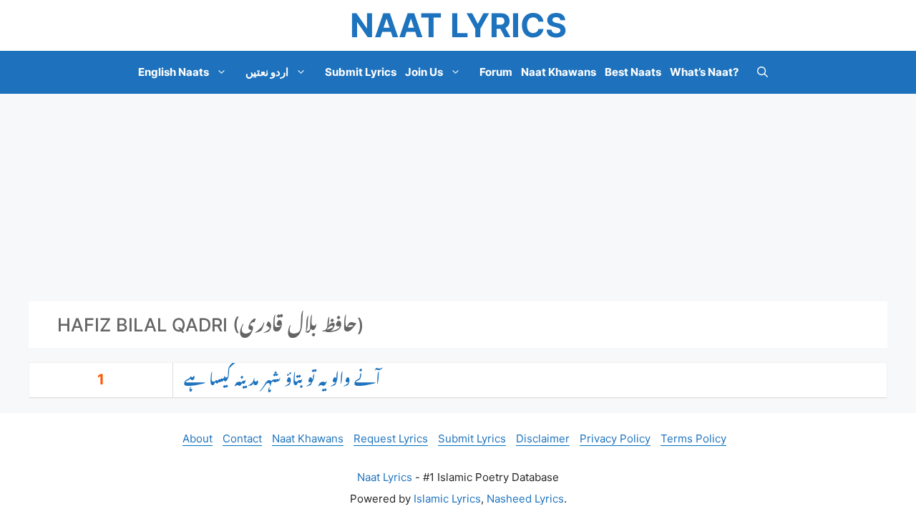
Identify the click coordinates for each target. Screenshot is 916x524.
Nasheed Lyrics (525, 498)
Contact (242, 438)
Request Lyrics (391, 438)
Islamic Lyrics (447, 498)
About (197, 438)
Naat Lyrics (458, 25)
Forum (495, 72)
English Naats (173, 72)
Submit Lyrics (360, 72)
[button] (762, 72)
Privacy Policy (615, 438)
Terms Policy (693, 438)
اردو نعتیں (266, 72)
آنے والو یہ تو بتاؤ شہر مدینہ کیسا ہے (282, 380)
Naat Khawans (558, 72)
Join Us (424, 72)
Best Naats (633, 72)
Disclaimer (543, 438)
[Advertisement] (458, 197)
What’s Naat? (704, 72)
